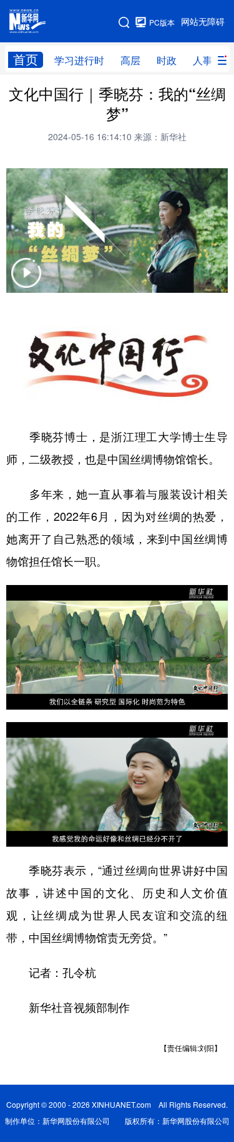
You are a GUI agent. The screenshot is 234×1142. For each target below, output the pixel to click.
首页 (25, 59)
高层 (130, 60)
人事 (203, 60)
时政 (167, 60)
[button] (26, 280)
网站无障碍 (203, 21)
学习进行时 (79, 60)
